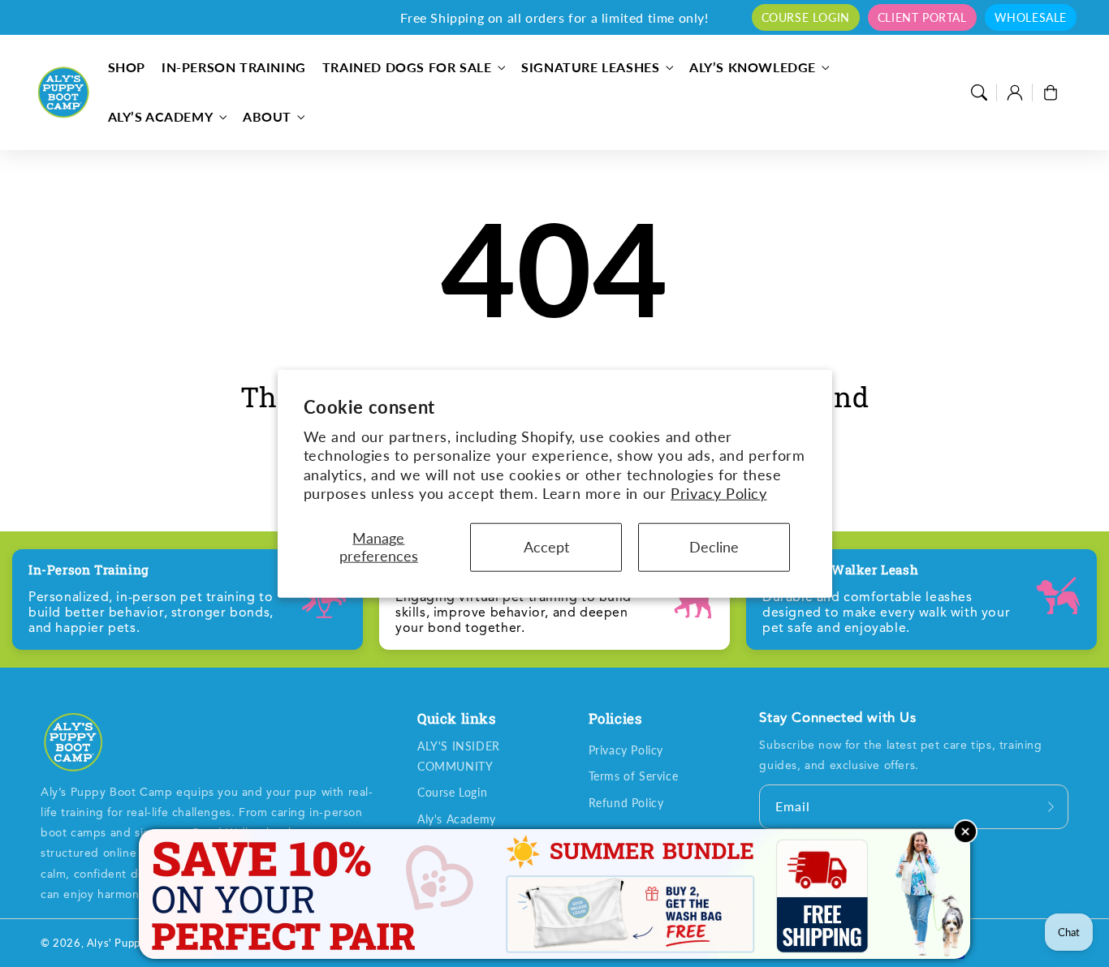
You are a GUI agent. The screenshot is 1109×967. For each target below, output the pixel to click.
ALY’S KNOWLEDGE (752, 67)
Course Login (452, 792)
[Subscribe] (1050, 806)
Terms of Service (634, 776)
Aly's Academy (456, 819)
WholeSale (1031, 17)
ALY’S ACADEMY (161, 116)
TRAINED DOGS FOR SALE (407, 67)
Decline (714, 547)
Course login (806, 17)
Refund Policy (626, 803)
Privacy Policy (718, 493)
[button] (979, 92)
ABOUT (267, 116)
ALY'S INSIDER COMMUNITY (458, 756)
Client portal (922, 17)
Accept (546, 547)
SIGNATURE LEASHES (590, 67)
